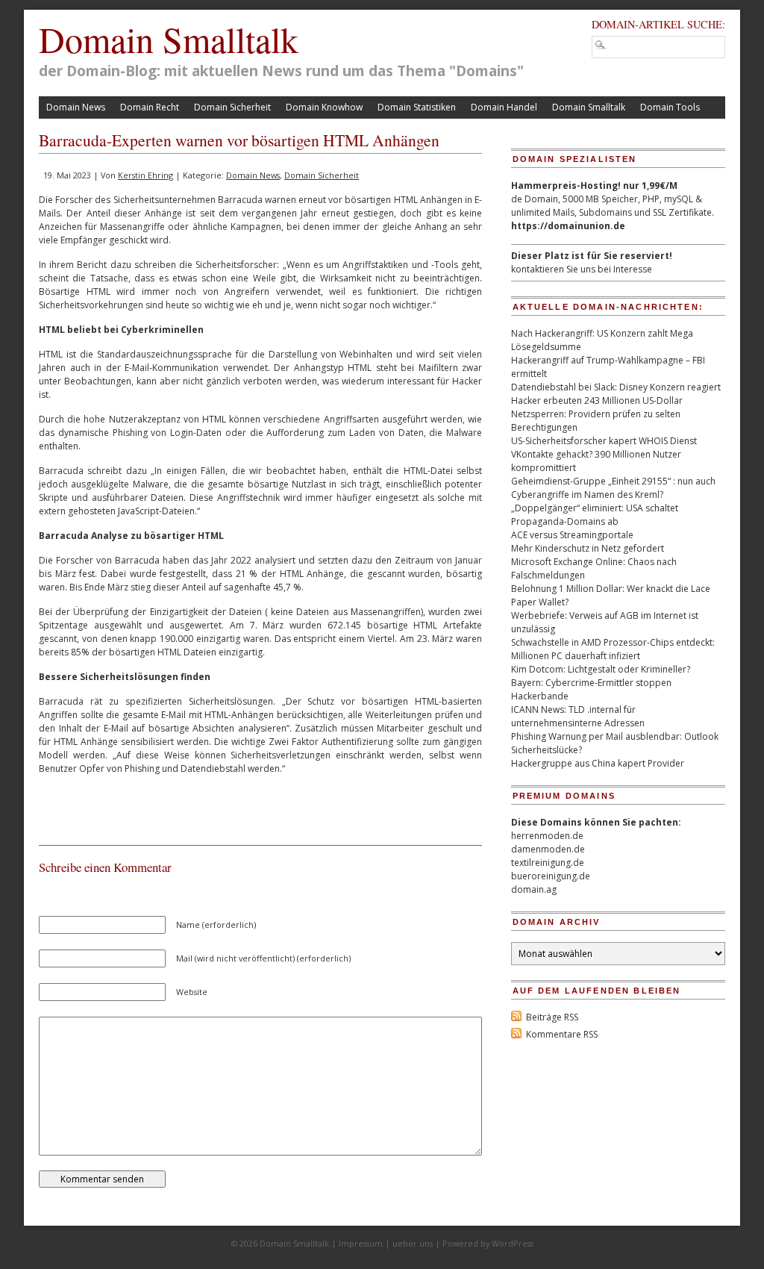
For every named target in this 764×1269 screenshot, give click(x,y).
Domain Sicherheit (232, 107)
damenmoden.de (548, 849)
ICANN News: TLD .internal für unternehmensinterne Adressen (578, 716)
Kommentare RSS (562, 1034)
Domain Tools (670, 107)
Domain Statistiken (417, 107)
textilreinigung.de (547, 862)
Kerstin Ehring (145, 175)
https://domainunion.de (568, 225)
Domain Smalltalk (168, 39)
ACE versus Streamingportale (572, 535)
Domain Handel (504, 107)
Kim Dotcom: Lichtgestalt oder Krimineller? (600, 669)
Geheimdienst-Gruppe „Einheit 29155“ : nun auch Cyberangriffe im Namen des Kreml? (613, 488)
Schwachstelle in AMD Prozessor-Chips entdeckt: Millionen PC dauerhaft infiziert (613, 649)
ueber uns (412, 1243)
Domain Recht (149, 107)
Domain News (75, 107)
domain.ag (534, 889)
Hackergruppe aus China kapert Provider (597, 763)
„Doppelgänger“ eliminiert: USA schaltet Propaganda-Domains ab (594, 515)
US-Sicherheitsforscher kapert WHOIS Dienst (604, 440)
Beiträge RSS (552, 1017)
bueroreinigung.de (550, 876)
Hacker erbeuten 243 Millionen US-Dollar (597, 400)
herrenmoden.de (547, 835)
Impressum (361, 1243)
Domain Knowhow (324, 107)
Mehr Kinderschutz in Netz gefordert (587, 548)
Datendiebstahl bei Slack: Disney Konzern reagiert (616, 387)
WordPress (512, 1243)
